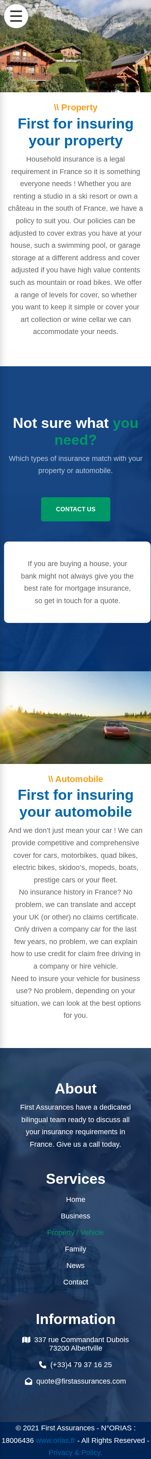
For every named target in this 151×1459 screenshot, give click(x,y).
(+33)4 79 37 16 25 (81, 1365)
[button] (16, 16)
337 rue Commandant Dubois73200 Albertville (81, 1344)
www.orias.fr (55, 1440)
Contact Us (75, 509)
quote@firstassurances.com (81, 1381)
